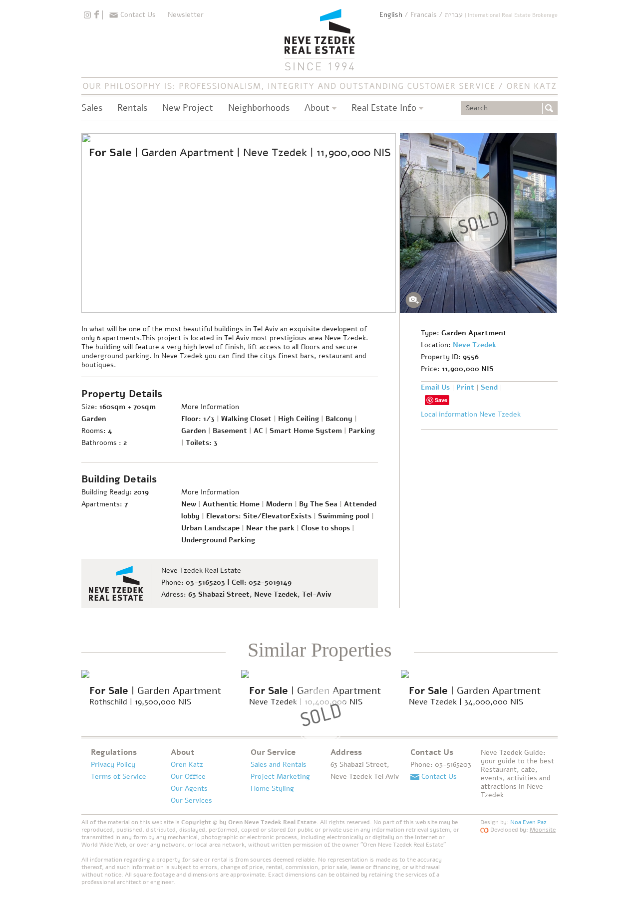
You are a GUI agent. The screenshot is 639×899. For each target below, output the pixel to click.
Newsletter (186, 14)
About (183, 752)
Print (465, 388)
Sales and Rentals (279, 764)
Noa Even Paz (528, 822)
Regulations (114, 752)
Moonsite (543, 830)
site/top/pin (87, 14)
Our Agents (189, 788)
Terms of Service (118, 776)
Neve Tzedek (474, 345)
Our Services (191, 800)
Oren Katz (187, 764)
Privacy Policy (113, 764)
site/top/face (96, 14)
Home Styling (272, 788)
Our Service (273, 752)
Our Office (188, 776)
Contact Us (138, 14)
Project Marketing (280, 776)
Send (489, 388)
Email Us (435, 388)
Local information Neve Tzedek (471, 414)
